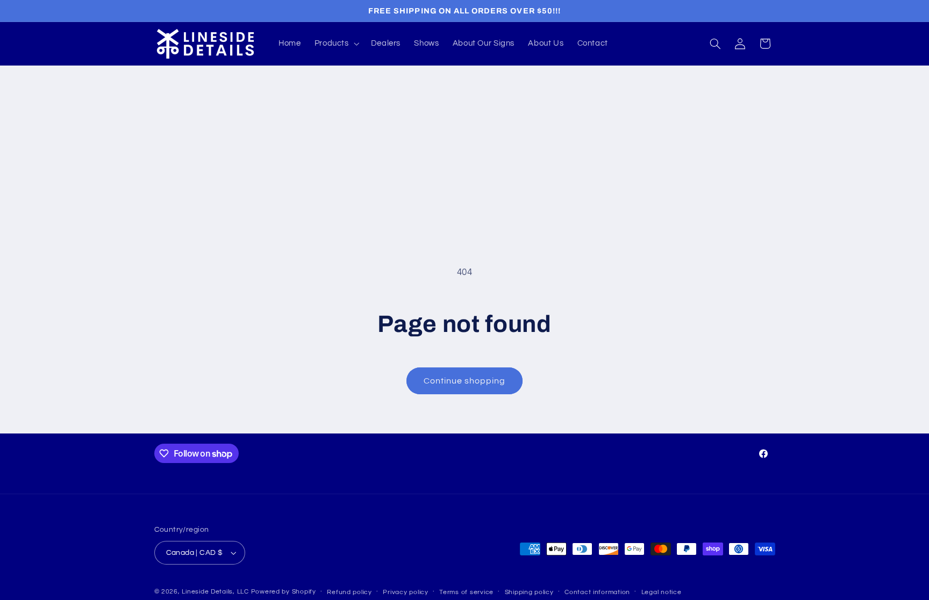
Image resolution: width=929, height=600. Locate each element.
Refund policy (349, 592)
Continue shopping (465, 381)
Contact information (597, 592)
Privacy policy (405, 592)
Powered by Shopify (283, 592)
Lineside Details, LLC (215, 592)
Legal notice (661, 592)
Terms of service (466, 592)
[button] (336, 43)
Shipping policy (529, 592)
